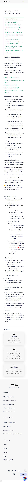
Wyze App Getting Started (12, 13)
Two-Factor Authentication (12, 30)
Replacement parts (9, 412)
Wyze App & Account (14, 10)
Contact (6, 448)
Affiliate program (8, 430)
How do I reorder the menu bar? (13, 39)
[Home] (7, 2)
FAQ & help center (8, 396)
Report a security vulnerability (12, 434)
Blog (4, 456)
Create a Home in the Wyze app (14, 50)
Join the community (9, 422)
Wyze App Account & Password (13, 32)
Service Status (14, 336)
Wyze (5, 10)
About (5, 444)
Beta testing (7, 426)
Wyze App (8, 12)
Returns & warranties (9, 400)
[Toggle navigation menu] (23, 2)
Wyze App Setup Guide (11, 22)
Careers (5, 452)
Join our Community (14, 367)
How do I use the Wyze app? (13, 25)
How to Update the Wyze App (13, 27)
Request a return (8, 404)
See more (7, 53)
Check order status (9, 408)
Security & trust (8, 459)
